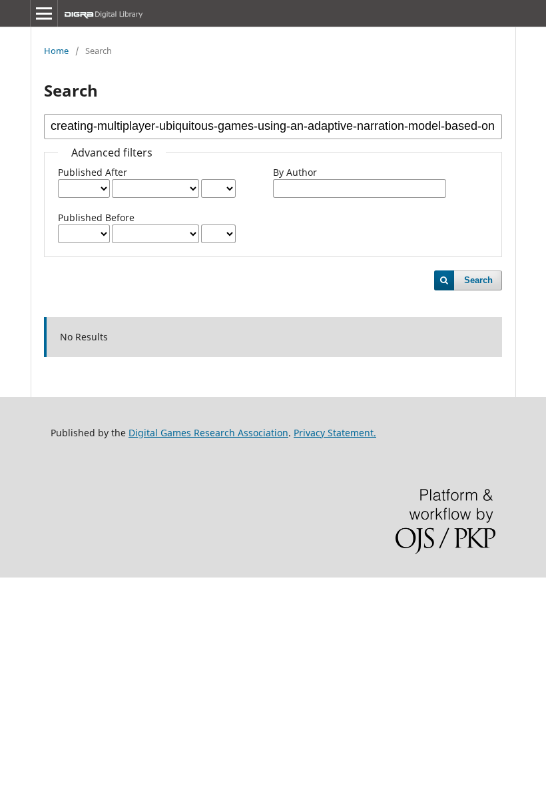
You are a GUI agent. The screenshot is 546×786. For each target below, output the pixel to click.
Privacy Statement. (335, 432)
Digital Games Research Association (208, 432)
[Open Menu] (44, 13)
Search (478, 280)
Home (56, 51)
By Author (295, 172)
